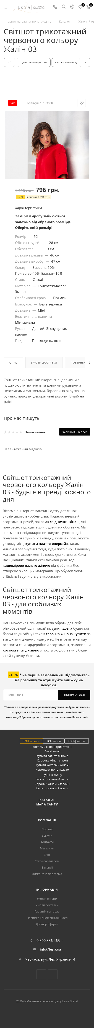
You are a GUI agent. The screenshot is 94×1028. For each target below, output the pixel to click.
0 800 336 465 (48, 940)
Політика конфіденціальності (47, 918)
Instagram (53, 974)
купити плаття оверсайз (46, 543)
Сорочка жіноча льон (52, 760)
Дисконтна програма (47, 874)
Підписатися (74, 695)
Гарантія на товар (47, 911)
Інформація (47, 889)
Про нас (47, 829)
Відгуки (47, 835)
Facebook (41, 974)
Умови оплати (47, 899)
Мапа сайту (47, 804)
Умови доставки (44, 362)
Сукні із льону (52, 775)
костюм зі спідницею (21, 650)
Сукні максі (52, 751)
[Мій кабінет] (72, 7)
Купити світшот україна (34, 62)
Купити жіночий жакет (52, 788)
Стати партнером (47, 861)
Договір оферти (47, 924)
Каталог (47, 800)
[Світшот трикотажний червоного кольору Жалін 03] (47, 173)
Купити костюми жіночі (52, 765)
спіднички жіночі (64, 521)
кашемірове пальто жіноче (26, 565)
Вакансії (47, 867)
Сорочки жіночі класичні (52, 784)
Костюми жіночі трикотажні (52, 747)
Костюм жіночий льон (52, 779)
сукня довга (62, 628)
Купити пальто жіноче (52, 756)
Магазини (47, 848)
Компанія (47, 820)
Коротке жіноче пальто (52, 769)
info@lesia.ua (50, 949)
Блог (47, 855)
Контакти (47, 842)
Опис (13, 362)
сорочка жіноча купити (66, 633)
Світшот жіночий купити (68, 62)
